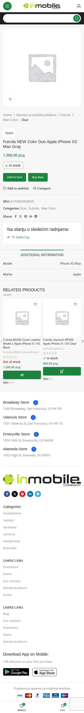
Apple (9, 133)
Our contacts (12, 581)
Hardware (10, 527)
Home (7, 115)
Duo (25, 120)
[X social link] (20, 216)
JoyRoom (58, 348)
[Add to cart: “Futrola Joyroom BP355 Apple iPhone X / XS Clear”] (62, 371)
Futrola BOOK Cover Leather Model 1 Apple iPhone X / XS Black (22, 343)
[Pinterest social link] (25, 216)
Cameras (9, 534)
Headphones (11, 541)
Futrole (65, 115)
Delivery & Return (15, 588)
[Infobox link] (20, 402)
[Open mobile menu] (7, 6)
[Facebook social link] (15, 216)
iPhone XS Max (70, 263)
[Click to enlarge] (10, 99)
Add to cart (14, 177)
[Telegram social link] (36, 216)
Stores (7, 574)
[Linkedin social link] (30, 216)
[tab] (42, 254)
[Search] (76, 18)
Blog (6, 614)
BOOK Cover (20, 352)
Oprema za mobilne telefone (36, 115)
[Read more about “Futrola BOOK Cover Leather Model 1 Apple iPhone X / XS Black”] (22, 375)
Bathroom (10, 548)
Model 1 (34, 352)
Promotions (11, 567)
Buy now (38, 177)
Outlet (7, 595)
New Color (11, 120)
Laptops (8, 520)
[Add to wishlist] (35, 304)
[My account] (79, 6)
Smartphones (12, 513)
